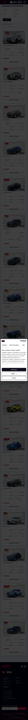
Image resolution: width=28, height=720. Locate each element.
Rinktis (13, 373)
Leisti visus (14, 369)
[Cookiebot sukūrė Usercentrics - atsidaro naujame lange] (20, 341)
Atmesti (14, 378)
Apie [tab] (23, 345)
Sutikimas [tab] (4, 345)
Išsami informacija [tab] (14, 345)
